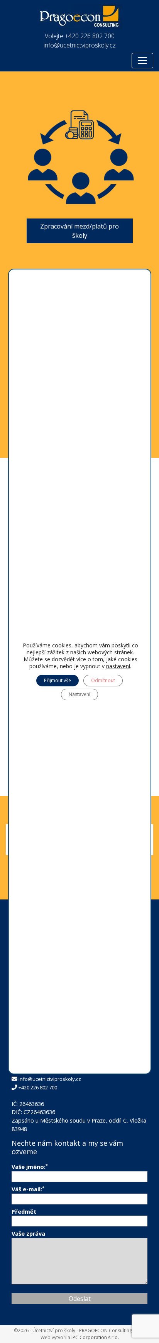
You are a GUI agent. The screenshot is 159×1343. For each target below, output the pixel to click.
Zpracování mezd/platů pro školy (79, 231)
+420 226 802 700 (90, 36)
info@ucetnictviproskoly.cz (80, 45)
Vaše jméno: (30, 1166)
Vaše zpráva (28, 1233)
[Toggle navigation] (142, 60)
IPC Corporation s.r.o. (95, 1337)
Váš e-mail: (28, 1189)
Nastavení (79, 694)
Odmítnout (103, 680)
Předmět (24, 1211)
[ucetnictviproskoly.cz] (80, 14)
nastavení (118, 666)
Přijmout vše (57, 680)
